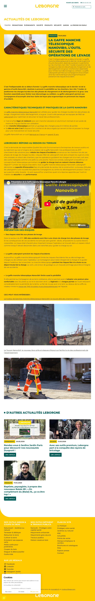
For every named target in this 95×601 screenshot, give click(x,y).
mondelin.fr (55, 589)
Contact (60, 553)
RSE (59, 533)
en (83, 2)
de (90, 2)
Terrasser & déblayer (12, 533)
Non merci (8, 591)
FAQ (59, 548)
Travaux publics (37, 538)
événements (29, 25)
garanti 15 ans (53, 134)
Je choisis (21, 591)
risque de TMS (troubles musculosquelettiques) (38, 286)
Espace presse (63, 551)
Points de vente (72, 2)
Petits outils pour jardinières (11, 546)
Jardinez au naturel (65, 531)
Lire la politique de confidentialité (12, 585)
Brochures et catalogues (67, 545)
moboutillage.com (68, 589)
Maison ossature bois (39, 540)
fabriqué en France (37, 134)
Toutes (7, 25)
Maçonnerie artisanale (40, 533)
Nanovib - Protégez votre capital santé (41, 529)
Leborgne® (8, 117)
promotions (17, 25)
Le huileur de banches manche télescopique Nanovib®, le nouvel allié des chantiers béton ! (42, 299)
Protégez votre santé (66, 528)
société (39, 25)
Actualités (61, 536)
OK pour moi (34, 591)
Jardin (66, 25)
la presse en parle (78, 25)
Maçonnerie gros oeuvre (41, 535)
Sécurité (58, 25)
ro (88, 2)
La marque (61, 526)
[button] (4, 598)
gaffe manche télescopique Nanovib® (22, 112)
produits (49, 25)
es (85, 2)
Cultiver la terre (10, 538)
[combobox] (81, 7)
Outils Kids (8, 554)
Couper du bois (10, 549)
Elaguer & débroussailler (14, 552)
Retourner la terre (11, 535)
